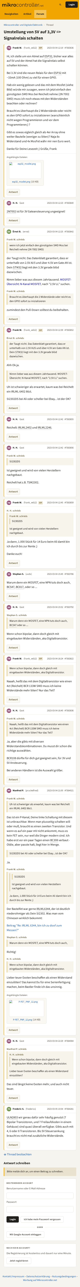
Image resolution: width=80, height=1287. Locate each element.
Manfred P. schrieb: (17, 1049)
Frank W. (17, 48)
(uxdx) (28, 574)
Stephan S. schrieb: (17, 615)
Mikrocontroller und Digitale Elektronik (23, 25)
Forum (40, 14)
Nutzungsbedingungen (64, 1276)
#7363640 (69, 203)
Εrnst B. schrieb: (15, 338)
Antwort (13, 192)
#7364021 (69, 790)
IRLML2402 (25, 428)
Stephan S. (18, 574)
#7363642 (69, 231)
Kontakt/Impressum (13, 1276)
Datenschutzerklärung (38, 1276)
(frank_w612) (30, 48)
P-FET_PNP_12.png (22, 1019)
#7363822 (69, 658)
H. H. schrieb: (14, 510)
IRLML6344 (43, 909)
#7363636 (69, 48)
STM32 (17, 267)
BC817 (20, 587)
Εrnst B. (17, 231)
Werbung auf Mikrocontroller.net (40, 1280)
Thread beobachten (19, 1154)
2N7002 (11, 211)
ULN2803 (12, 1117)
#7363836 (69, 710)
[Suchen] (60, 5)
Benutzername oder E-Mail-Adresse (26, 1188)
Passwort (12, 1202)
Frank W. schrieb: (16, 239)
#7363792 (69, 607)
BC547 (11, 587)
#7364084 (69, 1041)
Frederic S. (18, 1109)
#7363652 (69, 330)
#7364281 (69, 1109)
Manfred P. (18, 790)
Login (72, 4)
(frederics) (31, 1109)
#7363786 (69, 574)
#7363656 (69, 447)
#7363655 (69, 419)
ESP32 (48, 56)
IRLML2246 (44, 428)
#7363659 (69, 502)
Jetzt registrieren (19, 1260)
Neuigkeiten (11, 14)
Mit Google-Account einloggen (25, 1234)
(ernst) (26, 231)
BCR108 (11, 758)
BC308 (54, 840)
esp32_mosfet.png (21, 181)
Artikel (27, 14)
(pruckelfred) (31, 790)
